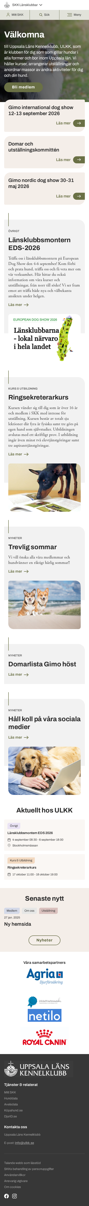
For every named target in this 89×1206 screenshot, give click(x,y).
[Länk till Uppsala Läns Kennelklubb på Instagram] (15, 1196)
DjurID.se (10, 1116)
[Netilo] (44, 1015)
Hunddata (11, 1098)
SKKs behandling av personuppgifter (29, 1169)
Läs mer (15, 305)
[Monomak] (44, 1002)
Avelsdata (11, 1104)
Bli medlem (23, 87)
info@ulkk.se (24, 1143)
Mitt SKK (10, 1092)
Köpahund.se (13, 1110)
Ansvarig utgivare (16, 1181)
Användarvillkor (14, 1175)
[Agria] (44, 977)
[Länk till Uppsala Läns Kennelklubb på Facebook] (6, 1196)
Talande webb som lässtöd (22, 1163)
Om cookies (12, 1187)
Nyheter (44, 940)
